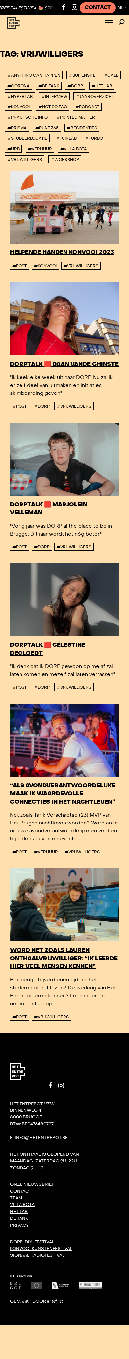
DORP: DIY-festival (32, 1242)
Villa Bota (22, 1204)
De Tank (19, 1218)
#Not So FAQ (52, 107)
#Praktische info (27, 117)
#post (19, 266)
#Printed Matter (75, 117)
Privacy (19, 1225)
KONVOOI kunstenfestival (41, 1248)
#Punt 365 (47, 128)
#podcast (87, 107)
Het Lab (19, 1211)
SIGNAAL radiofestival (37, 1255)
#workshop (65, 159)
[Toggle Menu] (109, 23)
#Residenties (82, 128)
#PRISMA (17, 128)
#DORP (42, 406)
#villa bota (73, 149)
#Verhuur (40, 149)
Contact (98, 7)
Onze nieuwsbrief (32, 1184)
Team (16, 1198)
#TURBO (94, 138)
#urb (13, 149)
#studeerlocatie (27, 138)
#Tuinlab (66, 138)
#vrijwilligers (24, 159)
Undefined (55, 1301)
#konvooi (18, 107)
